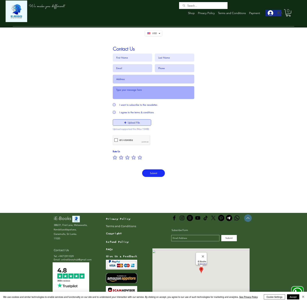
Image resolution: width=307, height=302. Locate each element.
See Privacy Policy (248, 296)
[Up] (248, 218)
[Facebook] (174, 218)
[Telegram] (229, 218)
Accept (293, 296)
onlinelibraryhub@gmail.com (76, 259)
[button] (288, 12)
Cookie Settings (274, 296)
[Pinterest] (221, 218)
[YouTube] (198, 218)
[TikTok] (205, 218)
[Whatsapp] (237, 218)
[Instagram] (182, 218)
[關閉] (303, 296)
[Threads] (190, 218)
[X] (213, 218)
